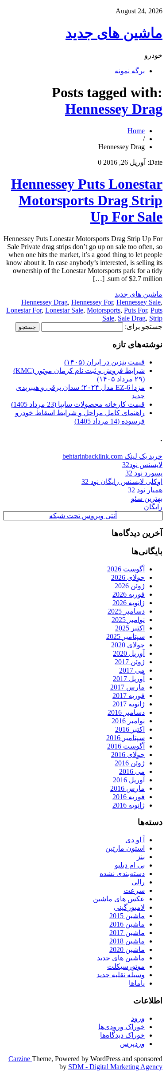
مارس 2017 (127, 687)
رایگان (153, 507)
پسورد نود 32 (143, 473)
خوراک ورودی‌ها (121, 1026)
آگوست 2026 (126, 569)
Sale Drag (132, 318)
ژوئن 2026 (130, 586)
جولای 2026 (128, 577)
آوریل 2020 (129, 653)
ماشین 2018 (127, 941)
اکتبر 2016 (130, 729)
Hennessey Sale (138, 302)
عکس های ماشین (119, 899)
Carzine (20, 1058)
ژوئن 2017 (130, 662)
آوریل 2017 (129, 678)
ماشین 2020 (127, 949)
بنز (141, 856)
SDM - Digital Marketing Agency (115, 1066)
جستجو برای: (143, 326)
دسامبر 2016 (126, 712)
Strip (155, 318)
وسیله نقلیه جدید (121, 975)
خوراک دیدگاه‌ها (122, 1035)
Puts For (135, 310)
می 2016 (132, 771)
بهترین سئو (146, 498)
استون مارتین (125, 848)
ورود (138, 1018)
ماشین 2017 (127, 932)
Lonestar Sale (64, 310)
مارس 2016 (127, 788)
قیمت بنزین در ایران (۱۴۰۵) (104, 362)
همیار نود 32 (145, 490)
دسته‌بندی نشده (122, 873)
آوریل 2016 (129, 780)
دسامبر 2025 (126, 611)
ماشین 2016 (127, 924)
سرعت (134, 890)
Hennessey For (92, 302)
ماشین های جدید (114, 33)
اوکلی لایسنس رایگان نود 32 (121, 481)
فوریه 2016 (128, 797)
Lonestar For (24, 310)
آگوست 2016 (126, 746)
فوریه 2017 (128, 695)
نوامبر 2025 (128, 619)
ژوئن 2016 (130, 763)
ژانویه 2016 (128, 805)
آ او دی (135, 840)
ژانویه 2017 (128, 704)
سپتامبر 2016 (125, 737)
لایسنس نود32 (142, 464)
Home (136, 131)
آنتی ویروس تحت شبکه (83, 515)
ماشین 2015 (127, 915)
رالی (138, 882)
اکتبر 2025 (130, 628)
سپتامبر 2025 (125, 636)
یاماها (137, 983)
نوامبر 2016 (128, 721)
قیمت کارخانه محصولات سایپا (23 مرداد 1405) (78, 404)
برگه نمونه (130, 71)
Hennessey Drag (113, 109)
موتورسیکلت (126, 966)
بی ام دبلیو (130, 865)
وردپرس (132, 1043)
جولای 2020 (128, 645)
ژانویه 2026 (128, 602)
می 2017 (132, 670)
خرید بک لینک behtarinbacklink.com (112, 456)
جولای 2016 (128, 754)
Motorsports (103, 310)
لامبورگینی (129, 907)
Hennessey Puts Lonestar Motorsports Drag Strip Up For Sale (86, 200)
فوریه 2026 (128, 594)
